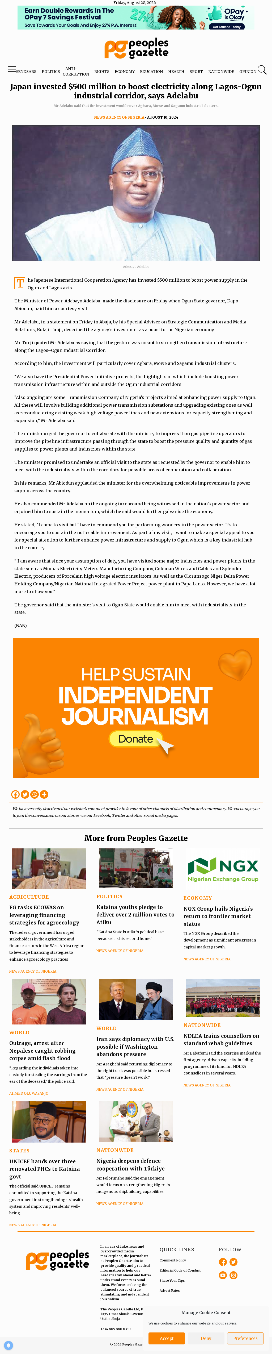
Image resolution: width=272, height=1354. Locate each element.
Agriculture (29, 897)
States (19, 1151)
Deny (206, 1338)
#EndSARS (26, 71)
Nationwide (221, 71)
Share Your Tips (172, 1280)
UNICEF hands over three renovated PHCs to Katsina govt (44, 1169)
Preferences (245, 1338)
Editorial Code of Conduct (180, 1270)
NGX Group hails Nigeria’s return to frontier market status (218, 916)
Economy (125, 71)
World (19, 1033)
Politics (51, 71)
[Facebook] (15, 794)
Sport (196, 71)
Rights (101, 71)
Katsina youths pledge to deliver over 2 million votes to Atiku (135, 915)
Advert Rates (170, 1291)
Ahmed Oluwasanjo (28, 1093)
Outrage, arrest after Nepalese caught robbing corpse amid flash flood (42, 1050)
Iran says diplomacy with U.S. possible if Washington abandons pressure (135, 1046)
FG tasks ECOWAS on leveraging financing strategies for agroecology (44, 915)
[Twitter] (25, 794)
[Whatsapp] (34, 794)
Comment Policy (173, 1260)
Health (176, 71)
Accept (167, 1338)
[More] (44, 794)
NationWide (202, 1025)
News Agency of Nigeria (119, 117)
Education (151, 71)
